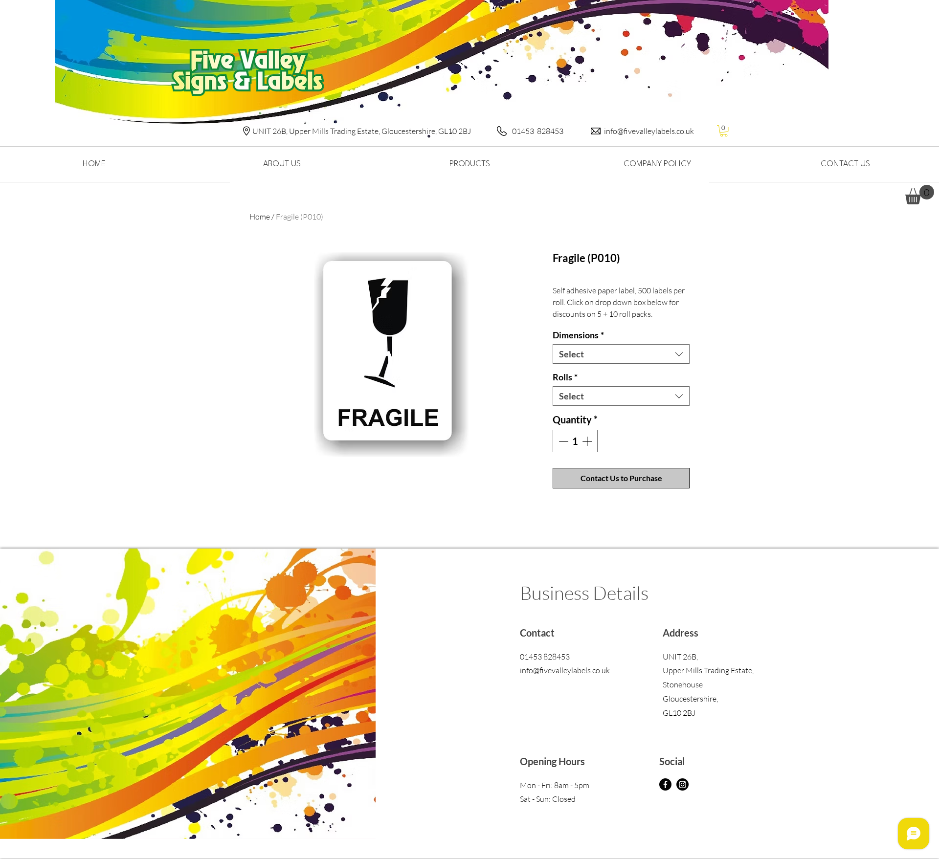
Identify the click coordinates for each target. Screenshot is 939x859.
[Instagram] (682, 784)
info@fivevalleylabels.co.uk (649, 131)
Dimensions (578, 335)
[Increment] (588, 441)
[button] (724, 131)
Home (259, 216)
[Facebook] (665, 784)
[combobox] (621, 354)
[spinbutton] (575, 441)
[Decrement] (562, 441)
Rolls (565, 377)
